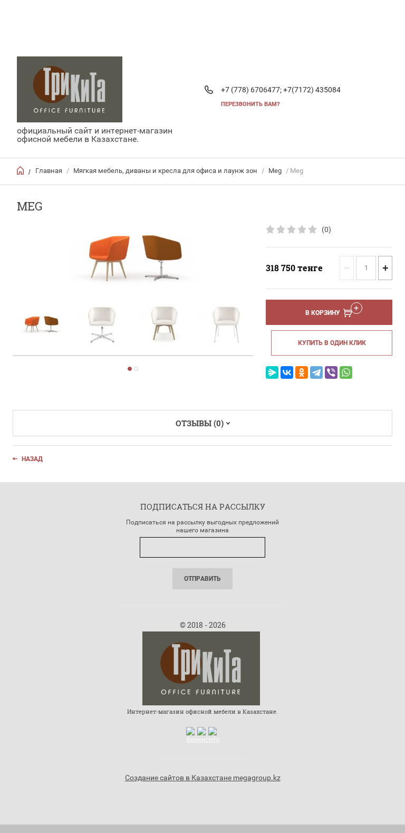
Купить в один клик (332, 343)
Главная (48, 171)
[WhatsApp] (346, 372)
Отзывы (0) (200, 423)
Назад (32, 459)
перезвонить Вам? (250, 104)
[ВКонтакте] (287, 372)
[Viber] (331, 372)
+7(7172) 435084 (312, 89)
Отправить (202, 578)
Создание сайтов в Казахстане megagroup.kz (203, 777)
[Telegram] (316, 372)
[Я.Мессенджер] (272, 372)
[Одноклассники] (301, 372)
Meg (275, 171)
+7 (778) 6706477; (251, 89)
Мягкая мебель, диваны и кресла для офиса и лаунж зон (165, 171)
